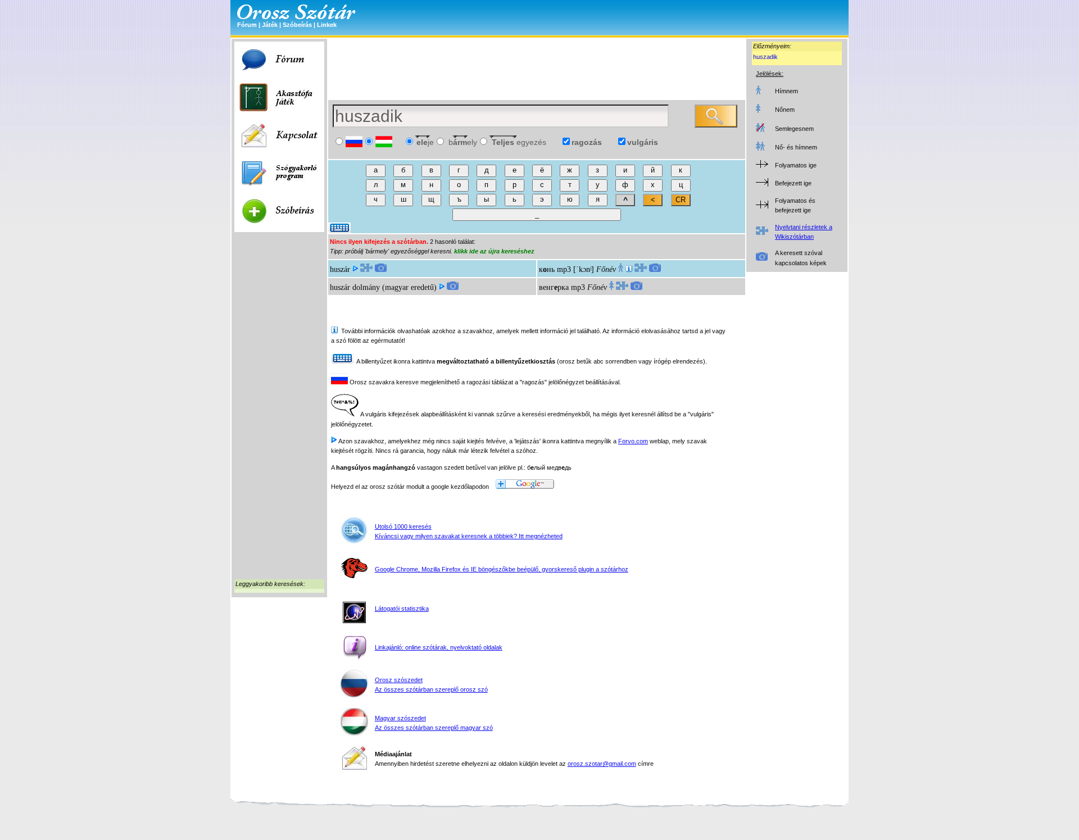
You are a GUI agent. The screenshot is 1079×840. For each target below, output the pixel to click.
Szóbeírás (297, 24)
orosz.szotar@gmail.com (602, 763)
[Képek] (381, 269)
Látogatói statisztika (402, 608)
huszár (340, 269)
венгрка (554, 287)
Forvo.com (633, 441)
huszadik (765, 56)
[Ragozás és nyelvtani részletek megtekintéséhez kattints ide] (366, 269)
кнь (547, 269)
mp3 (564, 269)
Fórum (247, 24)
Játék (270, 24)
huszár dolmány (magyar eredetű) (383, 287)
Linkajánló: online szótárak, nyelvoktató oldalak (438, 647)
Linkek (327, 24)
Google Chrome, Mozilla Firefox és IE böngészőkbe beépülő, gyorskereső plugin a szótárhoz (501, 569)
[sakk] (628, 269)
